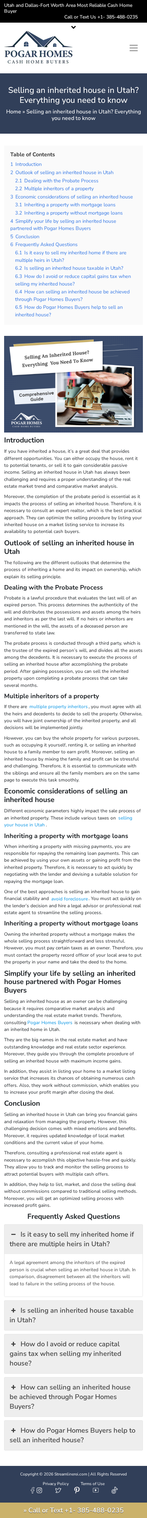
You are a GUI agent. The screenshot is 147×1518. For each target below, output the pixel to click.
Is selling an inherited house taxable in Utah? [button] (72, 1315)
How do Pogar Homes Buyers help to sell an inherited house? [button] (72, 1435)
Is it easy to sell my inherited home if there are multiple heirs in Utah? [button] (72, 1239)
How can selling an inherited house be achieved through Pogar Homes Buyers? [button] (70, 1397)
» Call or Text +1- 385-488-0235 (74, 1510)
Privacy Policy (56, 1483)
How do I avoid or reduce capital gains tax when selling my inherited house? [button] (65, 1353)
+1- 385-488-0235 (120, 17)
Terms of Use (93, 1483)
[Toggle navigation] (133, 47)
